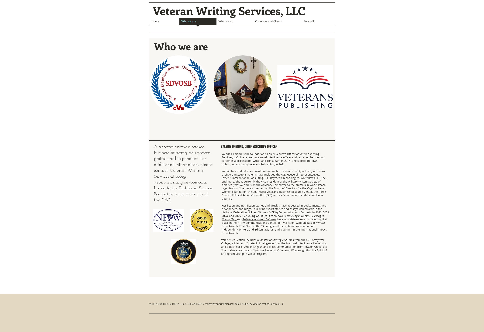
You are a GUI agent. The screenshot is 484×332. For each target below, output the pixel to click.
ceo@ (181, 176)
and (239, 219)
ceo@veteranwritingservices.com (222, 303)
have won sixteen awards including (299, 219)
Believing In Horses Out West (259, 219)
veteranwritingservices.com (180, 182)
